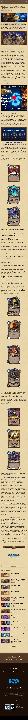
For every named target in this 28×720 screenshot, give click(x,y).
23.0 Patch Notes (11, 541)
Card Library (16, 473)
